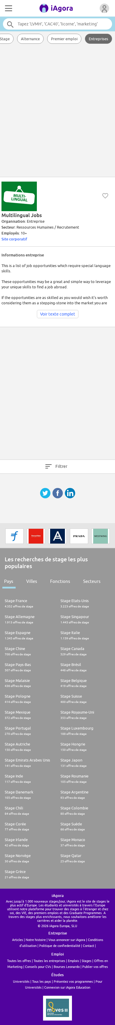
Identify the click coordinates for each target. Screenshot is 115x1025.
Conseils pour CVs (38, 967)
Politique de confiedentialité (59, 946)
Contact (88, 946)
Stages (86, 961)
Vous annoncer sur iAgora (66, 940)
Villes (31, 581)
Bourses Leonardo (67, 967)
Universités (21, 981)
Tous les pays (41, 981)
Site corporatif (14, 239)
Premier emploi (64, 38)
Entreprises (98, 38)
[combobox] (57, 24)
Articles (17, 940)
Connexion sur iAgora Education (67, 987)
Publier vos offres (95, 967)
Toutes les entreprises (49, 961)
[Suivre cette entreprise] (105, 196)
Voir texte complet (57, 314)
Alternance (30, 38)
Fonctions (60, 581)
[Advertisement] (57, 111)
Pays (8, 581)
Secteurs (92, 581)
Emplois (73, 961)
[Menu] (8, 8)
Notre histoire (36, 940)
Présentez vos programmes (73, 981)
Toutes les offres (19, 961)
